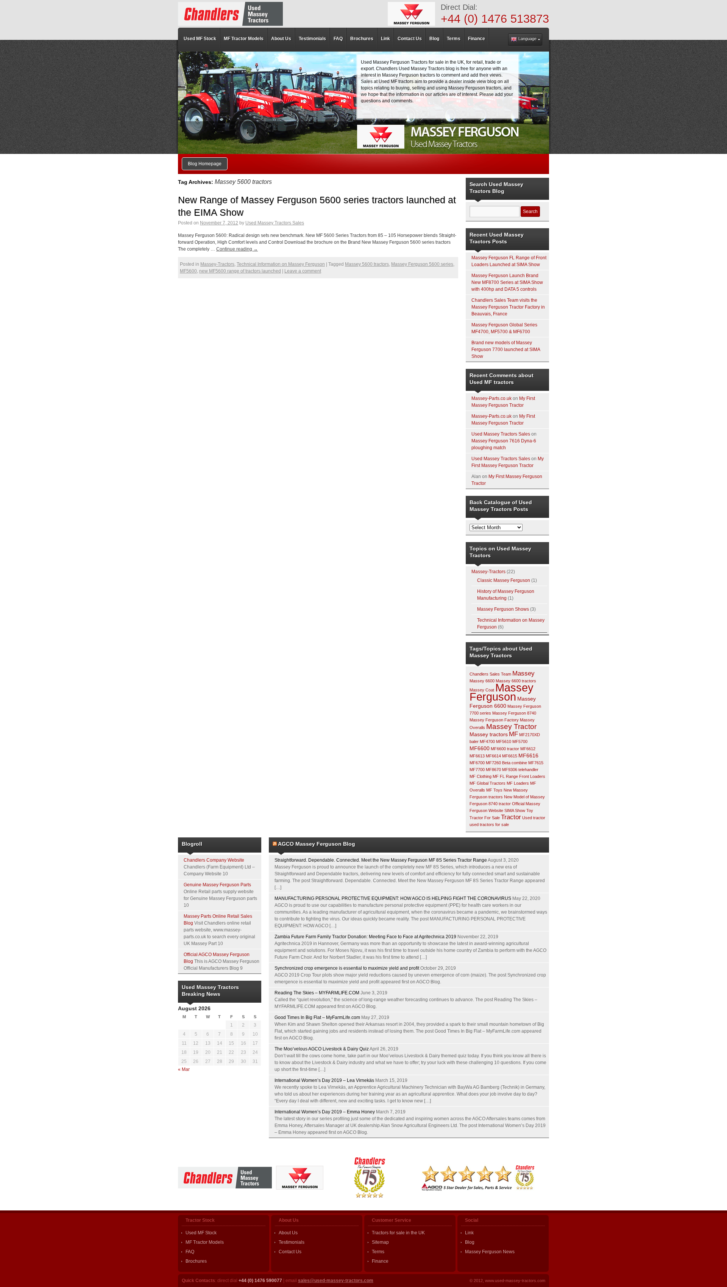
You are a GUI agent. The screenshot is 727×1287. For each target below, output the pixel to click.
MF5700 (519, 741)
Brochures (196, 1261)
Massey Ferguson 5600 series (422, 264)
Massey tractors (489, 734)
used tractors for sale (489, 824)
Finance (380, 1261)
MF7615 (535, 762)
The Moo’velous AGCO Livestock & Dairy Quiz (322, 1049)
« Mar (184, 1069)
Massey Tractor (511, 727)
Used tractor (533, 817)
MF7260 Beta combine (506, 762)
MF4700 (487, 741)
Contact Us (290, 1251)
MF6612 (527, 748)
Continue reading (237, 249)
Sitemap (380, 1242)
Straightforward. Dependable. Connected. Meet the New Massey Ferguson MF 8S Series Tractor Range (381, 860)
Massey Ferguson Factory (494, 720)
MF (513, 734)
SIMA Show (514, 810)
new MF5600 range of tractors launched (240, 271)
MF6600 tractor (505, 748)
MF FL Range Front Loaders (519, 776)
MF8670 (493, 769)
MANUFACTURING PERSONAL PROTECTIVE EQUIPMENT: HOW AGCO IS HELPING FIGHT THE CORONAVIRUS (393, 898)
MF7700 (477, 769)
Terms (378, 1251)
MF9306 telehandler (520, 769)
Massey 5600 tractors (367, 264)
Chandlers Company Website (214, 860)
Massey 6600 (482, 681)
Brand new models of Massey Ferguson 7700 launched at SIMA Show (505, 349)
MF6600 (480, 748)
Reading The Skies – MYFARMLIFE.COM (317, 992)
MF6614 (493, 756)
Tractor (511, 817)
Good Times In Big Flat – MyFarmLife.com (317, 1017)
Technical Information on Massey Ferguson (281, 264)
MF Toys (494, 790)
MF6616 (528, 755)
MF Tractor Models (205, 1242)
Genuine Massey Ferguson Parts (217, 884)
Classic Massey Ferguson (503, 580)
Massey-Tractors (217, 264)
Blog (469, 1242)
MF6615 (509, 756)
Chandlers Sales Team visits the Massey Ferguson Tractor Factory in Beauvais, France (508, 307)
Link (469, 1232)
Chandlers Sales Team (490, 674)
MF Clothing (480, 776)
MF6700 (477, 762)
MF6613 (477, 756)
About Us (288, 1232)
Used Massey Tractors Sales (274, 223)
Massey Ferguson (502, 692)
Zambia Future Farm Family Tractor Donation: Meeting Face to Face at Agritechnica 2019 (365, 936)
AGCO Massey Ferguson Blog (316, 844)
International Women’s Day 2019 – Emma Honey (325, 1112)
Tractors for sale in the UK (398, 1232)
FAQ (190, 1251)
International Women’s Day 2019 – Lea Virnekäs (324, 1080)
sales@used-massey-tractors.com (335, 1280)
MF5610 (503, 741)
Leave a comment (302, 271)
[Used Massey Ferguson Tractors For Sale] (230, 14)
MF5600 (188, 271)
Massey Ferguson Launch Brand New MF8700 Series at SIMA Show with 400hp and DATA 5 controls (507, 282)
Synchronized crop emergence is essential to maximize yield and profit (347, 968)
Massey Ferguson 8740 (514, 713)
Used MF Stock (201, 1232)
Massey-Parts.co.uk (491, 398)
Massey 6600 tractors (516, 681)
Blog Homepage (205, 163)
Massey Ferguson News (490, 1251)
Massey (523, 673)
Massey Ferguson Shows (503, 609)
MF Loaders (518, 783)
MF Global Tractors (487, 783)
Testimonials (291, 1242)
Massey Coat (482, 690)
